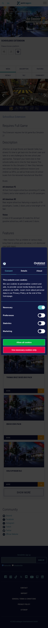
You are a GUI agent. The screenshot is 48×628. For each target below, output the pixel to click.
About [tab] (39, 271)
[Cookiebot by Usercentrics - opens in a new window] (34, 263)
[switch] (41, 315)
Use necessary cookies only (24, 350)
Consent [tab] (9, 271)
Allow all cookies (24, 342)
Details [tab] (24, 271)
